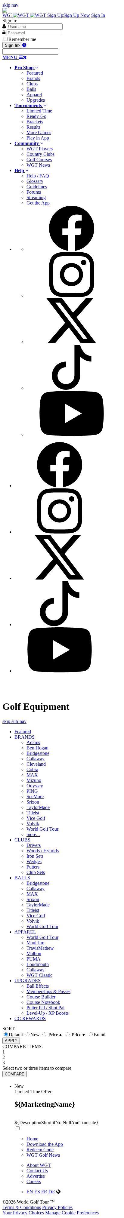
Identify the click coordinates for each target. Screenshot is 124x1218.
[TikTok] (71, 388)
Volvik (32, 823)
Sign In (98, 15)
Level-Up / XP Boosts (47, 1013)
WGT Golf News (43, 1155)
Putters (32, 866)
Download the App (44, 1144)
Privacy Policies (57, 1207)
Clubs (32, 83)
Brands (33, 78)
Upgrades (35, 100)
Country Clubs (40, 154)
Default (16, 1034)
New (35, 1034)
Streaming (36, 197)
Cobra (32, 769)
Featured (34, 72)
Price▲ (55, 1034)
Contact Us (37, 1170)
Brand (99, 1034)
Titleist (32, 812)
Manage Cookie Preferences (72, 1212)
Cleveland (36, 764)
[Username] (4, 26)
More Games (38, 132)
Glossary (34, 181)
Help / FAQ (37, 175)
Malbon (33, 953)
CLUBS (22, 839)
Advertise (35, 1176)
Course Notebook (43, 1002)
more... (33, 834)
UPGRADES (27, 980)
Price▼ (78, 1034)
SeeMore (35, 796)
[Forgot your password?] (24, 44)
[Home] (24, 15)
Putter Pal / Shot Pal (45, 1007)
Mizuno (33, 780)
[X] (71, 341)
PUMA (33, 958)
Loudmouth (37, 964)
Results (33, 127)
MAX (32, 774)
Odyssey (34, 785)
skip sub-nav (14, 721)
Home (32, 1138)
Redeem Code (40, 1149)
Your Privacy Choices (23, 1212)
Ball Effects (37, 986)
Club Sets (35, 872)
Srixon (32, 801)
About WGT (38, 1165)
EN (29, 1191)
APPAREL (25, 931)
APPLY (11, 1040)
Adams (33, 742)
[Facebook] (71, 249)
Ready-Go (36, 116)
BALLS (22, 877)
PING (32, 791)
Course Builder (40, 996)
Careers (33, 1181)
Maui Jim (35, 942)
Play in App (37, 137)
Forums (33, 192)
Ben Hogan (37, 747)
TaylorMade (38, 807)
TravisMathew (40, 948)
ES (37, 1191)
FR (44, 1191)
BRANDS (24, 737)
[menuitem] (68, 84)
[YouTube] (71, 434)
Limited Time (39, 110)
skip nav (10, 5)
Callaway (35, 758)
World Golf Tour (42, 829)
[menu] (68, 321)
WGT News (38, 165)
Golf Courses (39, 159)
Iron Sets (34, 856)
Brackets (34, 121)
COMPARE (14, 1074)
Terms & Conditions (21, 1207)
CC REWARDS (30, 1018)
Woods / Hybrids (42, 850)
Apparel (34, 94)
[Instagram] (71, 295)
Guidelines (36, 186)
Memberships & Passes (48, 991)
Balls (31, 89)
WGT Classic (39, 975)
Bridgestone (37, 753)
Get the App (38, 202)
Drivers (33, 845)
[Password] (3, 32)
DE (51, 1191)
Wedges (34, 861)
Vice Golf (35, 818)
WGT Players (39, 148)
